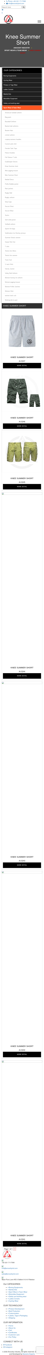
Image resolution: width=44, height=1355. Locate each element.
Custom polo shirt (10, 144)
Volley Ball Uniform (11, 273)
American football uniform (13, 113)
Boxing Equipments (9, 76)
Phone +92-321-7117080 (17, 1)
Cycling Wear (7, 80)
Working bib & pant (11, 300)
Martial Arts (7, 94)
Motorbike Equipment (10, 98)
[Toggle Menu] (39, 22)
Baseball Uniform (10, 121)
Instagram (8, 1347)
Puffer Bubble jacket (11, 184)
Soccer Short (9, 206)
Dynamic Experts (29, 1354)
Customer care (14, 1335)
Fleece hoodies (10, 153)
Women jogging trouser (12, 282)
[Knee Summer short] (22, 331)
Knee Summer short (11, 166)
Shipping (11, 1318)
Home (10, 1326)
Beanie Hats (9, 130)
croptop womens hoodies (13, 139)
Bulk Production (14, 1311)
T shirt (7, 246)
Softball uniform (10, 224)
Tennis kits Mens (10, 251)
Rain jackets (9, 188)
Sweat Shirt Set (10, 242)
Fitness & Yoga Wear (10, 85)
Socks (7, 215)
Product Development (16, 1309)
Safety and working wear (11, 103)
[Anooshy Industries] (9, 19)
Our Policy (12, 1337)
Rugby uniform (9, 197)
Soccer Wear (9, 211)
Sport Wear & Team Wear (12, 108)
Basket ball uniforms (11, 126)
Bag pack (8, 117)
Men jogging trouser (11, 170)
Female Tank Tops (11, 148)
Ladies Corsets (8, 89)
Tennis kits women (11, 255)
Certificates (12, 1332)
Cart (10, 1330)
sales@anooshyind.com (10, 1274)
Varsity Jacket (9, 269)
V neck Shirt (9, 264)
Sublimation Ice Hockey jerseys (15, 233)
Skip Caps (8, 202)
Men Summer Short (11, 175)
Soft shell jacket (10, 220)
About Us (11, 1328)
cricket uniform (10, 135)
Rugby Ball (8, 193)
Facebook (8, 1345)
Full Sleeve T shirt (11, 157)
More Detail (22, 365)
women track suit (10, 295)
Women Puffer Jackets (12, 286)
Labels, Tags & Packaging (17, 1315)
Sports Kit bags (10, 229)
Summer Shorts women (12, 237)
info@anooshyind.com (16, 3)
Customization (13, 1313)
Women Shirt (9, 291)
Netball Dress (9, 179)
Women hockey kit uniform (13, 278)
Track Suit (8, 260)
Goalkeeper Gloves (11, 162)
